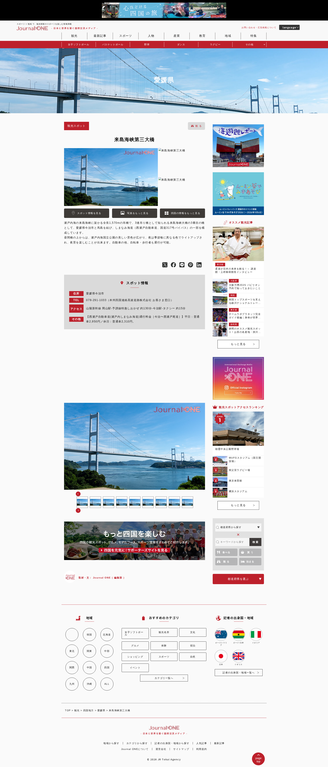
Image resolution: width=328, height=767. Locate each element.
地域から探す (111, 743)
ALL (107, 683)
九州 (72, 683)
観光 (74, 35)
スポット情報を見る (89, 213)
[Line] (183, 265)
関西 (72, 667)
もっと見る (238, 344)
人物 (151, 35)
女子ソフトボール (78, 44)
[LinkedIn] (200, 265)
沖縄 (89, 683)
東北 (72, 651)
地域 (228, 35)
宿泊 (192, 645)
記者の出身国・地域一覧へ (239, 672)
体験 (164, 645)
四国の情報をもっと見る (185, 213)
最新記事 (100, 35)
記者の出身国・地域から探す (172, 743)
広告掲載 (259, 27)
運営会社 (161, 749)
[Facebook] (175, 265)
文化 (192, 632)
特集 (253, 35)
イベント (135, 667)
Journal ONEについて (135, 749)
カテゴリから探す (137, 743)
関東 (89, 651)
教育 (202, 35)
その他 (249, 44)
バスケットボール (113, 44)
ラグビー (215, 44)
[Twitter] (166, 265)
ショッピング (135, 656)
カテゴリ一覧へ (164, 678)
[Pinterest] (192, 265)
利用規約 (201, 749)
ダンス (181, 44)
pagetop (258, 760)
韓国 (89, 634)
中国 (89, 667)
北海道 (107, 634)
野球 (146, 44)
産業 (177, 35)
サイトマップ (181, 749)
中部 (107, 651)
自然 (192, 656)
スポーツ (125, 35)
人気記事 (201, 743)
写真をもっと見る (137, 213)
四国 (107, 667)
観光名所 (164, 632)
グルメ (135, 645)
